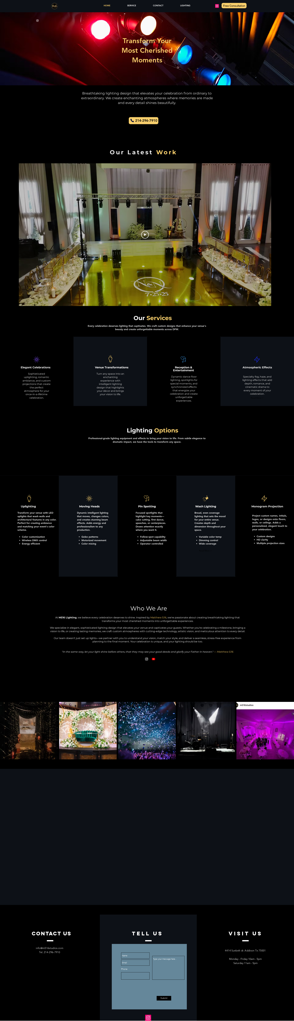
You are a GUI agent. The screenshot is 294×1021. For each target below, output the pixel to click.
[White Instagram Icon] (37, 20)
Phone (124, 969)
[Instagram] (217, 6)
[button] (257, 398)
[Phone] (132, 120)
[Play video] (145, 235)
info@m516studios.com (49, 948)
